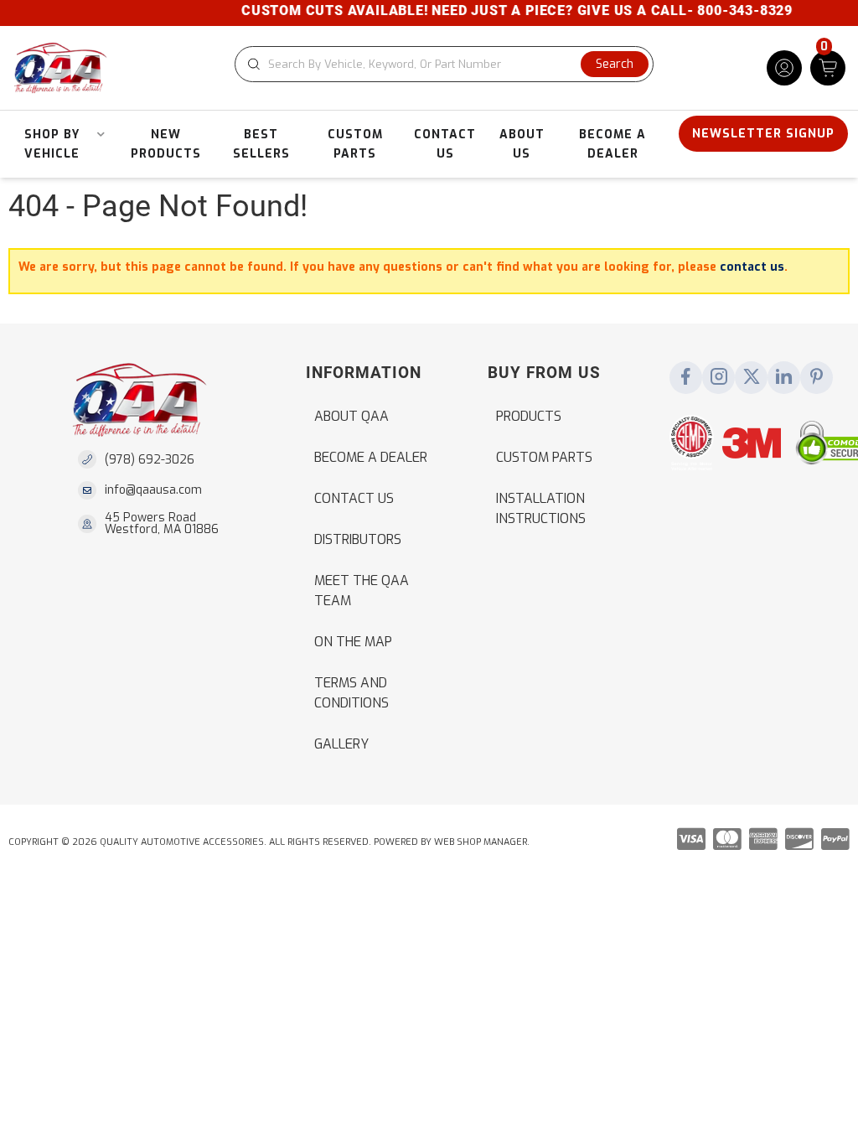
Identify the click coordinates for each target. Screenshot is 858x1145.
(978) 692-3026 (149, 460)
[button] (444, 64)
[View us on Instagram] (719, 378)
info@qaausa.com (153, 490)
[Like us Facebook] (686, 378)
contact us (752, 267)
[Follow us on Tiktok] (784, 378)
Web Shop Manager (480, 842)
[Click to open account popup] (784, 67)
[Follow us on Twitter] (751, 378)
